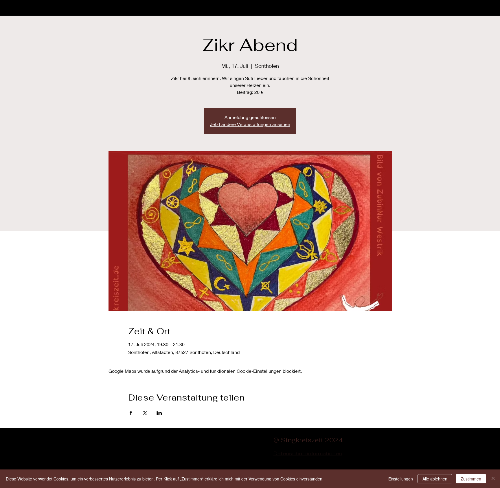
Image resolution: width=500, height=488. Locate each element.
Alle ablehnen (434, 479)
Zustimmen (471, 479)
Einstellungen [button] (400, 479)
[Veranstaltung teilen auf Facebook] (131, 413)
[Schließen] (493, 478)
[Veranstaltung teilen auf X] (145, 413)
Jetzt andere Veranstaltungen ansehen (250, 124)
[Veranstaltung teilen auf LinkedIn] (159, 413)
